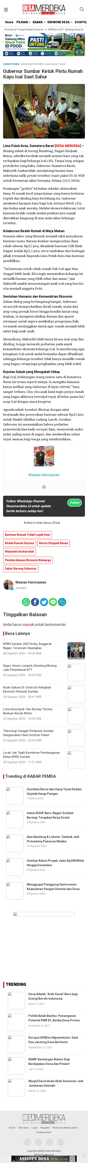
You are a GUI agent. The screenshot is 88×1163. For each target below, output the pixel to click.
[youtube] (60, 1142)
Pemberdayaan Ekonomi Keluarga (28, 560)
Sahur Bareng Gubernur (21, 569)
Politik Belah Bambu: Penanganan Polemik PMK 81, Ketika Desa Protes (54, 1018)
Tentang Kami (43, 1132)
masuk (28, 624)
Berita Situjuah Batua (53, 543)
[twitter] (38, 1142)
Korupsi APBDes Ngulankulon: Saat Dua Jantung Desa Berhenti (53, 1040)
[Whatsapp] (44, 487)
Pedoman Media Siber (64, 1127)
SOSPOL (81, 22)
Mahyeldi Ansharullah (19, 551)
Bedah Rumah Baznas (19, 543)
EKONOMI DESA (58, 22)
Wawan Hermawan (30, 582)
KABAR (38, 22)
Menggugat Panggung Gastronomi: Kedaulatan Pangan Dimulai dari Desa (53, 886)
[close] (84, 1155)
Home (9, 22)
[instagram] (49, 1142)
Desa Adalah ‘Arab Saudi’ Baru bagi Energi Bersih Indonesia (53, 996)
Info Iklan (23, 1127)
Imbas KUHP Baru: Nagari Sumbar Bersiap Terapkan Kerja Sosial (50, 815)
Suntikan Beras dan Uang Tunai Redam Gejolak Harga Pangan (54, 791)
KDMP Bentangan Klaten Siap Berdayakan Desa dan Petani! (49, 1061)
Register (45, 1127)
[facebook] (27, 1142)
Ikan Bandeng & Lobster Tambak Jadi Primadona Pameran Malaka (53, 839)
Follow (74, 502)
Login (35, 1127)
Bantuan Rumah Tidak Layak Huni (27, 535)
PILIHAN (22, 22)
